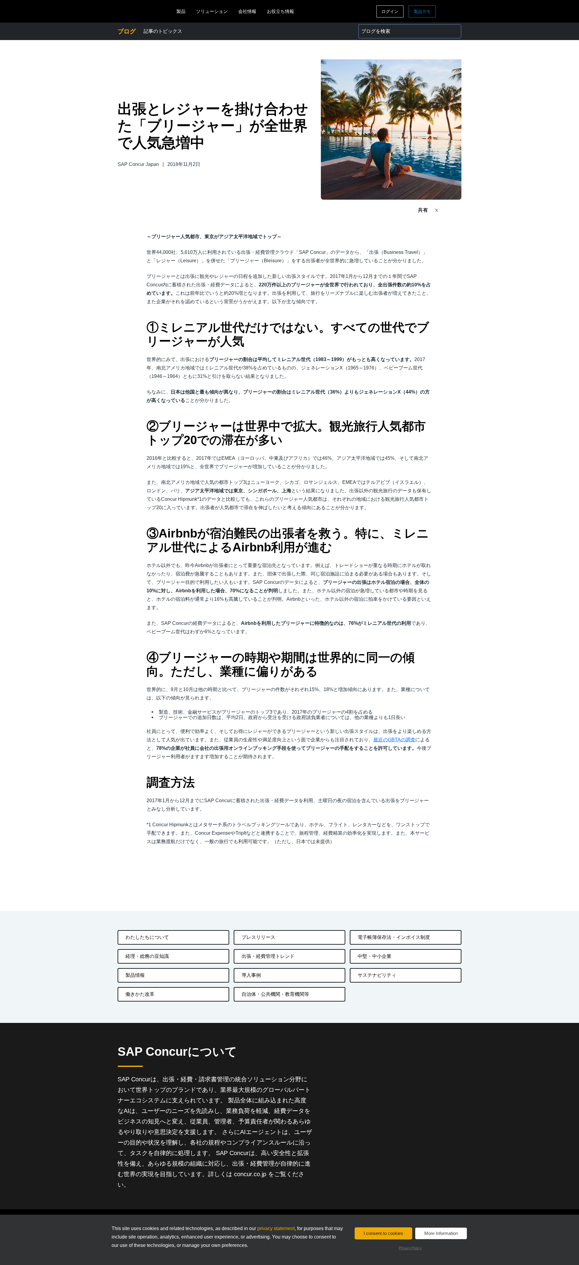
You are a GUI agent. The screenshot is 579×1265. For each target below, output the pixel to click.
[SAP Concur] (145, 11)
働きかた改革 (139, 994)
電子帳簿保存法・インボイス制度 (394, 937)
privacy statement (276, 1228)
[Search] (454, 31)
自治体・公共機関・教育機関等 (275, 994)
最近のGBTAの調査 (394, 739)
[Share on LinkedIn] (458, 210)
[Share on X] (437, 209)
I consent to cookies (383, 1233)
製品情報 (135, 975)
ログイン (389, 11)
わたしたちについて (147, 937)
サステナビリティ (377, 975)
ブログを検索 (372, 27)
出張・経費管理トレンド (268, 956)
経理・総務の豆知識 (147, 956)
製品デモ (422, 11)
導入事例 (251, 975)
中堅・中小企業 (374, 956)
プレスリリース (258, 937)
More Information (441, 1233)
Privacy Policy (410, 1248)
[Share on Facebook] (448, 210)
